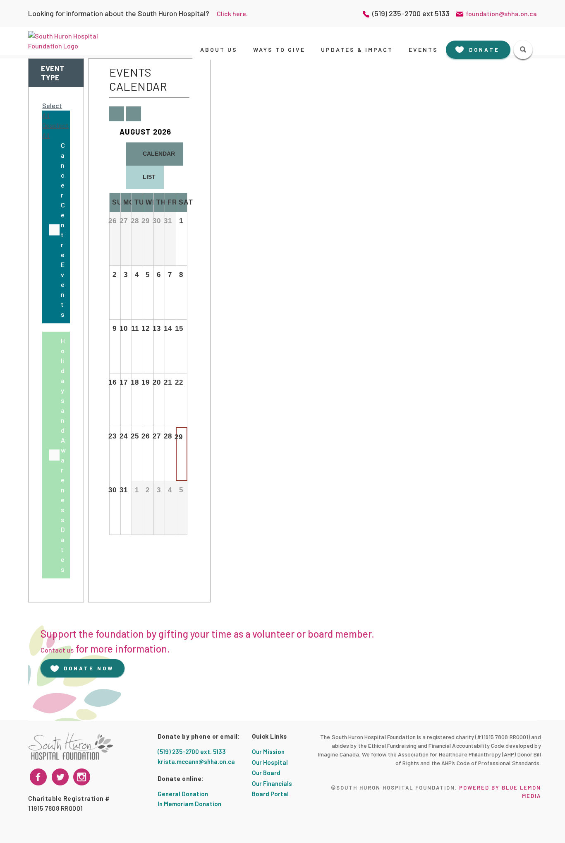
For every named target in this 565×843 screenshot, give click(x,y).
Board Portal (270, 793)
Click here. (232, 13)
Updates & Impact (357, 49)
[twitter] (81, 776)
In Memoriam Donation (189, 803)
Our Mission (268, 751)
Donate (484, 49)
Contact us (57, 650)
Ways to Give (279, 49)
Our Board (266, 772)
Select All (52, 110)
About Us (218, 49)
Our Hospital (270, 762)
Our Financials (272, 783)
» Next (133, 114)
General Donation (183, 793)
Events (423, 49)
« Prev (115, 114)
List (149, 176)
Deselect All (55, 130)
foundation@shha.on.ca (501, 13)
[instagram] (60, 776)
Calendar (156, 155)
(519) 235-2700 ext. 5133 (192, 751)
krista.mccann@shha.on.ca (196, 761)
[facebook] (38, 776)
